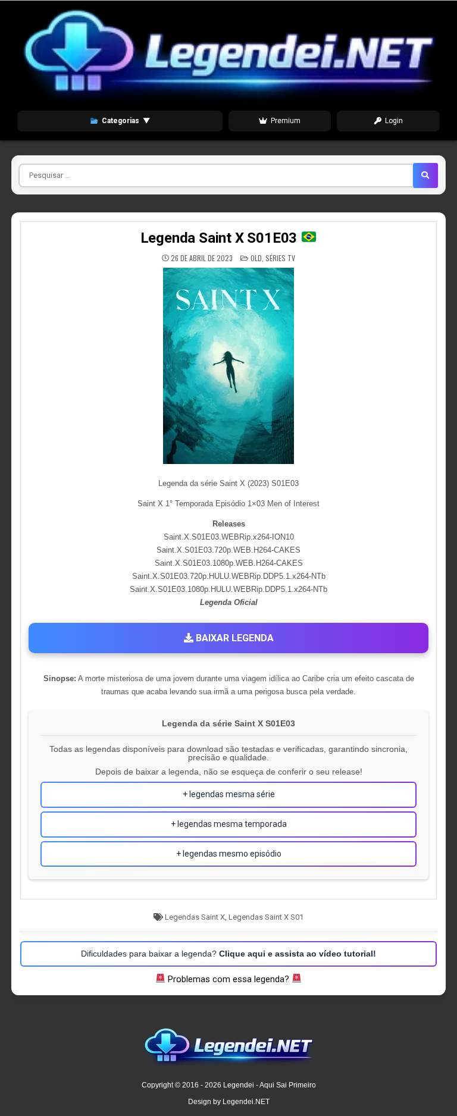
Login (394, 121)
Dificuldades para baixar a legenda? (228, 953)
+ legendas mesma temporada (229, 824)
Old (256, 258)
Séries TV (280, 258)
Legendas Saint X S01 (265, 917)
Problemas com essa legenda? (228, 979)
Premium (286, 121)
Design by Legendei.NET (229, 1102)
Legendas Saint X (195, 917)
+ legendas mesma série (229, 794)
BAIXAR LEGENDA (233, 638)
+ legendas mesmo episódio (228, 853)
